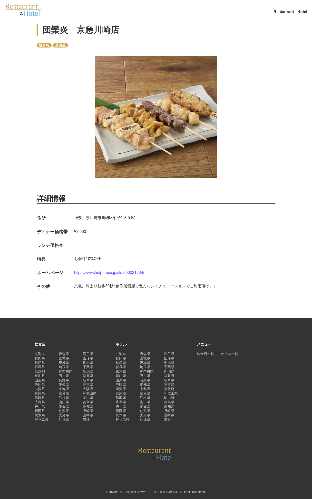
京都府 (64, 389)
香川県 (40, 406)
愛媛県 (64, 406)
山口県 (64, 402)
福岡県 (40, 411)
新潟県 (88, 371)
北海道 (40, 354)
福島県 (40, 363)
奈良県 (64, 393)
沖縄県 (64, 420)
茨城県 (64, 363)
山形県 (88, 358)
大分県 (64, 415)
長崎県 (88, 411)
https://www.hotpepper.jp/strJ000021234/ (109, 272)
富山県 (40, 376)
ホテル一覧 (229, 354)
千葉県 (88, 367)
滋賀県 (40, 389)
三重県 (88, 384)
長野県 (64, 380)
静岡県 (40, 384)
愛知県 (64, 384)
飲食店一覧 (205, 354)
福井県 (88, 376)
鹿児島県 (41, 420)
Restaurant (284, 12)
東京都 (40, 371)
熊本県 (40, 415)
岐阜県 (88, 380)
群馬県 (40, 367)
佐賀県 (64, 411)
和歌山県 (90, 393)
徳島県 (88, 402)
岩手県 (88, 354)
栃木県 (88, 363)
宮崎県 (88, 415)
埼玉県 (64, 367)
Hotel (302, 12)
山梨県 (40, 380)
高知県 (88, 406)
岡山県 (88, 398)
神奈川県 (65, 371)
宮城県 (64, 358)
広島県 (40, 402)
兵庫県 (40, 393)
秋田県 (40, 358)
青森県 (64, 354)
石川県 (64, 376)
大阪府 (88, 389)
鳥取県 (40, 398)
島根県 (64, 398)
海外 (86, 420)
